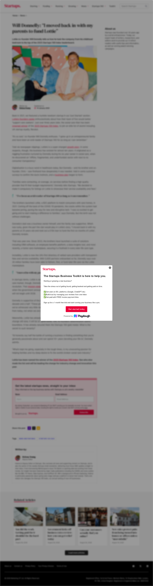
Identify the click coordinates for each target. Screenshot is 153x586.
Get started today (76, 309)
